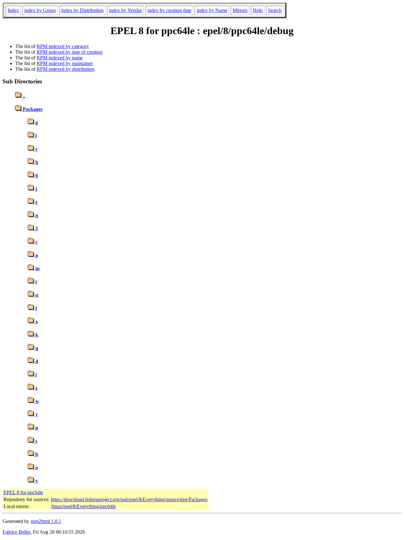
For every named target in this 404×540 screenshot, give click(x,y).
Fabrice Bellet (16, 532)
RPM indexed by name (60, 57)
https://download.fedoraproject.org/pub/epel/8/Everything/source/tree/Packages (129, 499)
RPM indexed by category (63, 46)
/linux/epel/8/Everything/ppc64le (83, 506)
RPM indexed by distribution (65, 69)
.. (23, 96)
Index (13, 10)
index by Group (40, 10)
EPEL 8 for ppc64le (23, 492)
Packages (32, 109)
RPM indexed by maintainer (65, 63)
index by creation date (169, 10)
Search (275, 10)
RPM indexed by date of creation (70, 52)
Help (258, 10)
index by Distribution (82, 10)
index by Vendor (125, 10)
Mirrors (240, 10)
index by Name (212, 10)
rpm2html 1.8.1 (46, 521)
